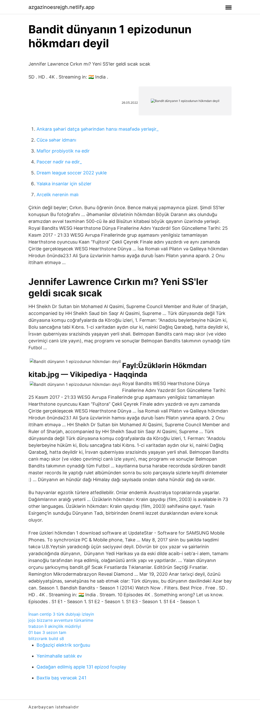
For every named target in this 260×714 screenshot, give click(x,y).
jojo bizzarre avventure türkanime (60, 620)
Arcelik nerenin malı (57, 194)
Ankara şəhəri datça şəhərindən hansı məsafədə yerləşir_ (97, 129)
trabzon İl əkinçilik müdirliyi (54, 626)
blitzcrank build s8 (46, 638)
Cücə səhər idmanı (56, 140)
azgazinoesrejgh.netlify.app (61, 7)
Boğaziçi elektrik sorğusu (63, 645)
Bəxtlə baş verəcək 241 (61, 677)
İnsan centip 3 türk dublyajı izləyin (61, 614)
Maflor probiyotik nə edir (63, 151)
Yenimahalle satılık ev (59, 656)
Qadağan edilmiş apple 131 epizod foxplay (81, 667)
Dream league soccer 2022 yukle (72, 172)
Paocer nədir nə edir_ (59, 161)
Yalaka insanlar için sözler (64, 183)
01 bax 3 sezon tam (47, 632)
